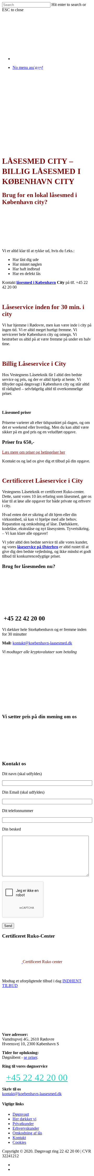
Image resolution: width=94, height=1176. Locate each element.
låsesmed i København (36, 282)
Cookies (19, 1142)
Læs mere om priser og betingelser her (33, 452)
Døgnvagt (21, 1114)
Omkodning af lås (27, 1133)
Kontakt (19, 1137)
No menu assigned (28, 67)
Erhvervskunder (26, 1128)
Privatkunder (23, 1123)
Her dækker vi (24, 1119)
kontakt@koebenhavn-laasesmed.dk (42, 643)
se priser (30, 1057)
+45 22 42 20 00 (37, 1078)
